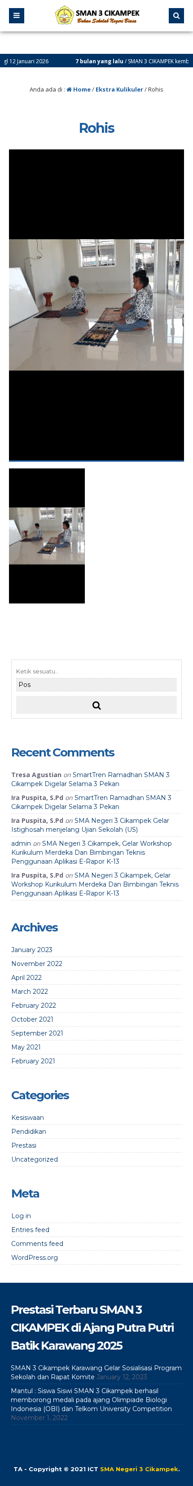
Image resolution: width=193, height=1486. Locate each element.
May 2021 (26, 1047)
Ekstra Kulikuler (119, 89)
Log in (21, 1216)
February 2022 (33, 1005)
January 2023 (32, 950)
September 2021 (37, 1033)
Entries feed (30, 1230)
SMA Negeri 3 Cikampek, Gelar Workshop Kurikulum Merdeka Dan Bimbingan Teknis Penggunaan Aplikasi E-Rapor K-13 (91, 852)
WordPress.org (34, 1258)
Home (81, 89)
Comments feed (37, 1244)
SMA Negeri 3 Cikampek (139, 1469)
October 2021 (32, 1019)
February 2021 (33, 1061)
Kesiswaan (27, 1118)
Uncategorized (34, 1159)
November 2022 (36, 964)
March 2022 (29, 992)
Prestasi (23, 1145)
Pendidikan (28, 1132)
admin (21, 843)
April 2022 (26, 978)
